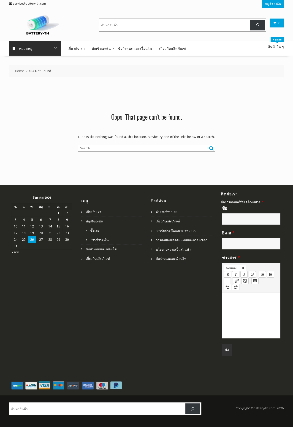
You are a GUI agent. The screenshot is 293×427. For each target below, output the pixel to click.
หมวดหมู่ (26, 48)
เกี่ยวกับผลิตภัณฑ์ (172, 48)
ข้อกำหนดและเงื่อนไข (135, 48)
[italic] (235, 274)
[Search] (257, 25)
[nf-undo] (227, 287)
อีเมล (228, 232)
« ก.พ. (15, 252)
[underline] (244, 274)
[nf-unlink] (245, 281)
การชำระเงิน (99, 240)
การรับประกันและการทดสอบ (176, 230)
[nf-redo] (235, 287)
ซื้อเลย (95, 230)
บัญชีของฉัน (273, 4)
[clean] (252, 274)
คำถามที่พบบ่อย (166, 212)
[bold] (227, 274)
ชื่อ (224, 208)
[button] (235, 268)
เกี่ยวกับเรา (76, 48)
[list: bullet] (270, 274)
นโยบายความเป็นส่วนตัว (173, 249)
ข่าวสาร (231, 257)
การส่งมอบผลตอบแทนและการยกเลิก (181, 240)
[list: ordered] (262, 274)
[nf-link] (236, 281)
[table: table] (255, 281)
